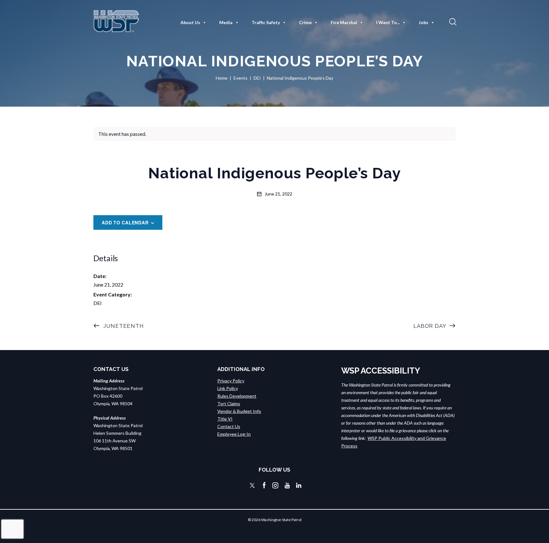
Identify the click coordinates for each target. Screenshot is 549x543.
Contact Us (228, 426)
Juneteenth (123, 326)
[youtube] (287, 485)
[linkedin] (299, 485)
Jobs (423, 22)
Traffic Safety (266, 22)
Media (226, 22)
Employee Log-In (234, 434)
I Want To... (388, 22)
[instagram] (275, 485)
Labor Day (430, 326)
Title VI (225, 418)
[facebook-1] (264, 485)
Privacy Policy (230, 380)
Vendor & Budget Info (239, 411)
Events (240, 78)
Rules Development (236, 396)
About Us (190, 22)
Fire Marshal (344, 22)
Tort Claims (228, 403)
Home (221, 78)
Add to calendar (125, 222)
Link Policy (227, 388)
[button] (452, 21)
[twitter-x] (252, 485)
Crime (305, 22)
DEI (257, 78)
